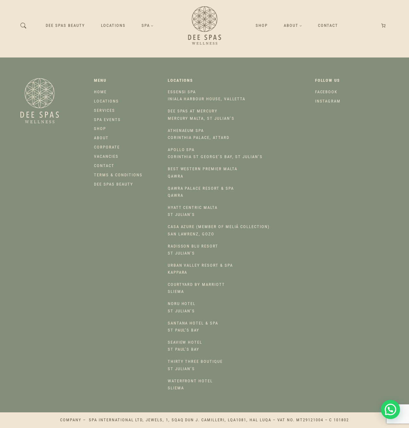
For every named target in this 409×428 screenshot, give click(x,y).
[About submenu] (300, 25)
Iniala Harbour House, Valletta (207, 95)
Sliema (196, 288)
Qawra (202, 172)
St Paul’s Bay (193, 326)
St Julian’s (193, 211)
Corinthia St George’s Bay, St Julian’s (215, 153)
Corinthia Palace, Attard (198, 134)
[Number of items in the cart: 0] (383, 25)
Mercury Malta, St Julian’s (201, 114)
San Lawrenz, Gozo (219, 230)
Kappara (200, 269)
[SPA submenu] (152, 25)
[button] (390, 409)
